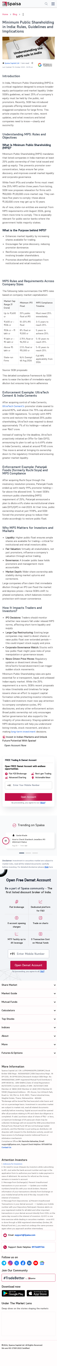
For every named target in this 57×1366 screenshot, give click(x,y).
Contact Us (6, 1147)
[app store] (38, 1294)
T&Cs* (42, 802)
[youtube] (35, 1263)
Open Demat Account (28, 965)
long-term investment (23, 731)
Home (5, 14)
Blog (15, 14)
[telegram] (4, 1263)
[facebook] (23, 1263)
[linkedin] (29, 1263)
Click (46, 867)
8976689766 (38, 1247)
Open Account (28, 796)
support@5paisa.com (25, 1235)
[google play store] (13, 1294)
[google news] (42, 1263)
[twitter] (16, 1263)
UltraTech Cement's (13, 406)
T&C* (42, 971)
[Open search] (46, 4)
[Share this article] (32, 63)
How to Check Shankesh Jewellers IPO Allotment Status (28, 840)
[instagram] (10, 1263)
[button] (23, 14)
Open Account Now (15, 745)
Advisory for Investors (12, 1164)
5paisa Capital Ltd (12, 63)
